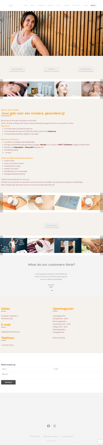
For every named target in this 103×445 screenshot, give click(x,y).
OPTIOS (54, 440)
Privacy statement (67, 436)
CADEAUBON (67, 5)
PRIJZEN (32, 5)
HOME (19, 5)
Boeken (94, 5)
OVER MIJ (25, 5)
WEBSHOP (85, 5)
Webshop (51, 69)
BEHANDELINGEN (41, 5)
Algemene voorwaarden (50, 436)
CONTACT (58, 5)
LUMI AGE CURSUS (76, 5)
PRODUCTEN (50, 5)
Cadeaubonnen (86, 69)
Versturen (8, 382)
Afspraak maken (17, 69)
